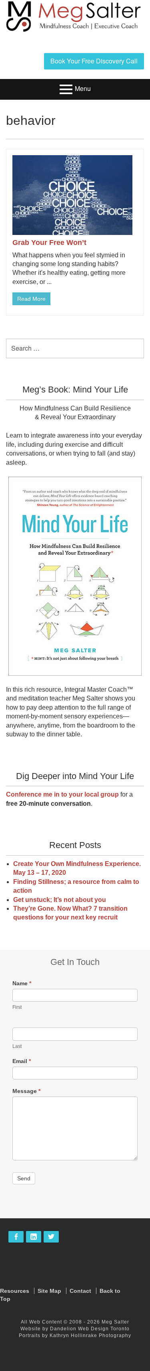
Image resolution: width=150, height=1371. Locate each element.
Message (26, 1091)
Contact (80, 1291)
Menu (83, 88)
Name (21, 983)
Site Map (49, 1291)
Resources (14, 1291)
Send (23, 1178)
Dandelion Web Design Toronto (90, 1329)
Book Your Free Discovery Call (94, 60)
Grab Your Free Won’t (49, 243)
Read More (31, 299)
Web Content (45, 1322)
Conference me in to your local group (62, 794)
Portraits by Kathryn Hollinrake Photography (75, 1335)
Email (21, 1061)
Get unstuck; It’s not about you (59, 899)
